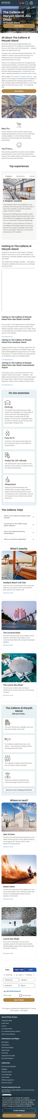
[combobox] (9, 974)
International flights (7, 1047)
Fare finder (5, 1053)
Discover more (8, 593)
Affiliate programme (8, 1080)
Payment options (7, 1072)
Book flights (19, 26)
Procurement (6, 1077)
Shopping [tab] (8, 176)
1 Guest (20, 975)
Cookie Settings (19, 1110)
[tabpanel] (19, 208)
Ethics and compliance (8, 1034)
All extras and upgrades (9, 1066)
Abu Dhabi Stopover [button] (13, 991)
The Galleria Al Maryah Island (21, 76)
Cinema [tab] (32, 176)
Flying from (9, 980)
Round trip (9, 975)
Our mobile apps (6, 1074)
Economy (29, 975)
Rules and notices (7, 1083)
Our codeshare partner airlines (11, 1031)
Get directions (6, 337)
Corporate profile (7, 1020)
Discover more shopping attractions (19, 790)
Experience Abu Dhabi (8, 1056)
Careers (4, 1026)
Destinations (5, 1045)
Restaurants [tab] (20, 176)
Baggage (4, 1069)
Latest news (5, 1023)
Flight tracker (6, 1050)
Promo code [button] (7, 995)
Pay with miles (26, 995)
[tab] (7, 970)
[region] (19, 1107)
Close (19, 1115)
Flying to (24, 980)
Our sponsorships (7, 1029)
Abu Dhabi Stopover (7, 1058)
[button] (21, 3)
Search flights (19, 1000)
